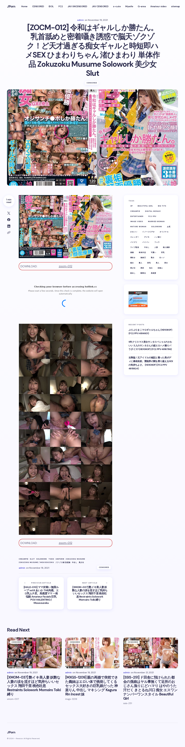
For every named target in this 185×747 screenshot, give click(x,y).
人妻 (156, 247)
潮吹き (133, 257)
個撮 (132, 252)
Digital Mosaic (153, 211)
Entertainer (136, 216)
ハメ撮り (157, 237)
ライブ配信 (134, 247)
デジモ (146, 237)
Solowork (41, 559)
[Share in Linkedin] (9, 226)
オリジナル (164, 232)
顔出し (133, 273)
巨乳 (163, 252)
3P (131, 206)
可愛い (153, 252)
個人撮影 (166, 247)
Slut (32, 559)
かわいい (133, 232)
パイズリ (133, 242)
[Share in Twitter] (9, 213)
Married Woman (156, 221)
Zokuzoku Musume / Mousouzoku (36, 562)
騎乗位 (143, 273)
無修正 (143, 257)
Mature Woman (138, 227)
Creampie (24, 559)
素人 (140, 263)
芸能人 (160, 268)
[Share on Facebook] (9, 219)
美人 (157, 263)
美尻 (142, 268)
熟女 (152, 257)
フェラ (157, 242)
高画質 (153, 273)
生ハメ (162, 257)
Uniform (60, 559)
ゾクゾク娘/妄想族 (62, 562)
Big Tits (162, 206)
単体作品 (142, 252)
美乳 (149, 263)
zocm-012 (65, 266)
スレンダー (134, 237)
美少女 (81, 562)
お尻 (169, 227)
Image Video (136, 221)
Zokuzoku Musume (75, 559)
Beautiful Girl (145, 206)
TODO (51, 559)
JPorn (11, 6)
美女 (166, 263)
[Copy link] (9, 232)
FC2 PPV (152, 216)
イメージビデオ (148, 232)
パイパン (145, 242)
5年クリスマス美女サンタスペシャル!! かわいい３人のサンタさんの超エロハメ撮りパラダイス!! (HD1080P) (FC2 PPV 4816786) (150, 345)
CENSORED (92, 83)
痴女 (132, 263)
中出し (74, 562)
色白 (151, 268)
